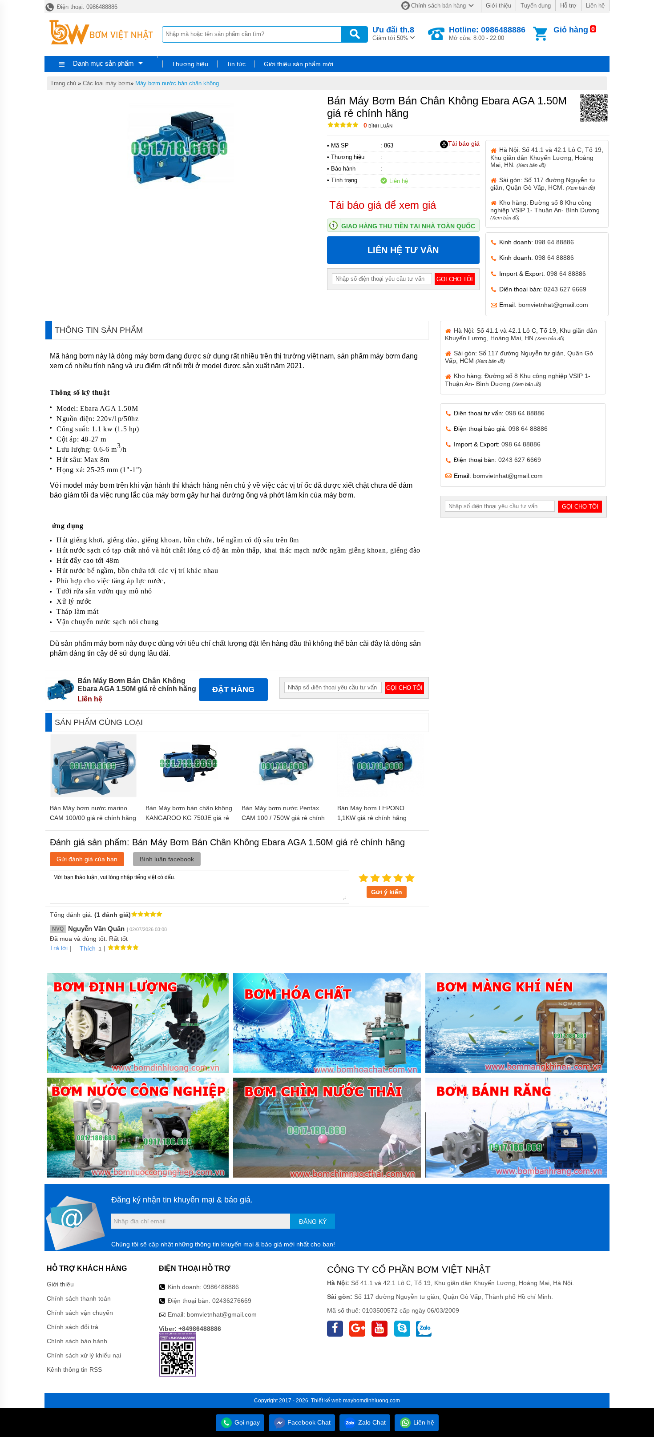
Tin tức (236, 64)
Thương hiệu (190, 64)
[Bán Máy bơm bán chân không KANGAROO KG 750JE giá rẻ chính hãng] (189, 789)
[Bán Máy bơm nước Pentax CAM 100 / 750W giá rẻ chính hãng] (285, 795)
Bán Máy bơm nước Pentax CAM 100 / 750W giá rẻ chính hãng (283, 817)
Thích (88, 948)
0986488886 (221, 1286)
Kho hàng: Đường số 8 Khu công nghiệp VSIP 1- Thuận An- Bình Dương (545, 209)
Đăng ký (313, 1221)
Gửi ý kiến (386, 892)
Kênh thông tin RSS (74, 1369)
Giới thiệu (498, 5)
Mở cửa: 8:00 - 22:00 (487, 33)
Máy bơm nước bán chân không (177, 83)
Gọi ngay (246, 1422)
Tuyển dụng (536, 5)
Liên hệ (595, 5)
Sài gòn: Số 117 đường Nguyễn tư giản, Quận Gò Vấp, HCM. (542, 183)
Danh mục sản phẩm (103, 63)
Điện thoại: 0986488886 (86, 7)
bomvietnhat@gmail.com (553, 304)
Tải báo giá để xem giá (382, 205)
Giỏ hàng (570, 29)
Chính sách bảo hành (77, 1341)
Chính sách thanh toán (79, 1298)
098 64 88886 (554, 242)
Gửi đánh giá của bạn (87, 859)
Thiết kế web (326, 1400)
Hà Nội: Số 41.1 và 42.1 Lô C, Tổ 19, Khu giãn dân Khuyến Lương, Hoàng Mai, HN (521, 334)
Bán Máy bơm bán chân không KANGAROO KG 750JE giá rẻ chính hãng (188, 817)
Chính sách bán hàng (438, 5)
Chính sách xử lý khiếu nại (84, 1355)
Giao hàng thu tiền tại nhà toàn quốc (408, 226)
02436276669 (231, 1300)
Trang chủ (63, 83)
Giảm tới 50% (393, 33)
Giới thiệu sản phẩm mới (298, 64)
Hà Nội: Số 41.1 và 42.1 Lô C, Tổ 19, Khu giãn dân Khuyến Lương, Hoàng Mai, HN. (546, 157)
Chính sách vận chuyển (80, 1312)
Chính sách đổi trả (72, 1326)
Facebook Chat (308, 1422)
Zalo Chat (371, 1422)
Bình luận (377, 125)
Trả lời (59, 947)
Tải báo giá (464, 143)
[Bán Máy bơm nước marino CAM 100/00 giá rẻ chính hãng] (93, 795)
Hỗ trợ (568, 5)
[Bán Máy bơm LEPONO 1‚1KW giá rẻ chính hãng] (380, 795)
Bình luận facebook (167, 859)
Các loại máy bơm (106, 83)
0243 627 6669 (565, 289)
